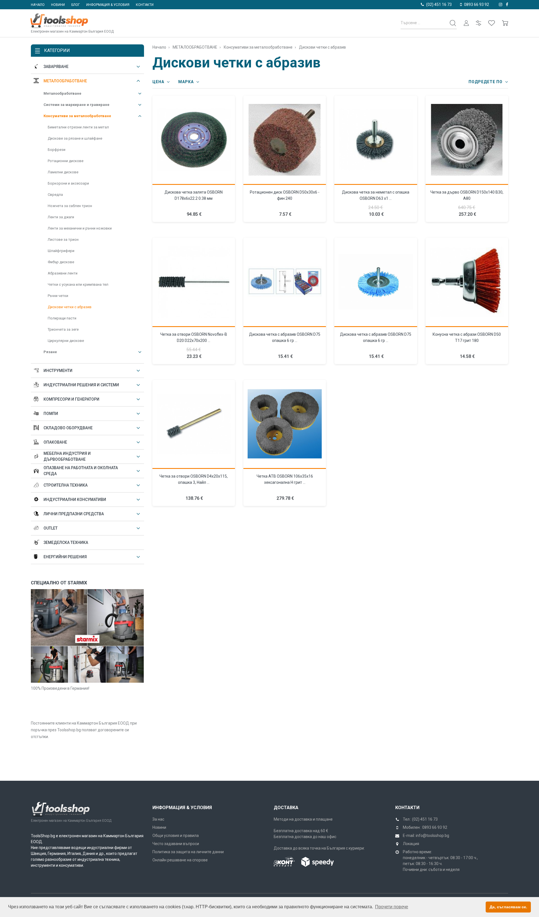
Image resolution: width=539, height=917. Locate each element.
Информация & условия (107, 5)
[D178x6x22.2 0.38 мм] (193, 140)
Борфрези (56, 149)
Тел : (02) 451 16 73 (420, 819)
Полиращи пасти (62, 318)
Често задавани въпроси (175, 843)
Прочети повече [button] (391, 906)
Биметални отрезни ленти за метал (78, 127)
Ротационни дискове (65, 161)
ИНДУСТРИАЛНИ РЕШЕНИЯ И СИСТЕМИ (81, 385)
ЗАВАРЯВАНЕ (56, 66)
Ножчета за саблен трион (70, 206)
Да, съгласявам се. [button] (508, 907)
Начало (38, 5)
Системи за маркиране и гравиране (76, 105)
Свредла (55, 194)
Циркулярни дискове (66, 341)
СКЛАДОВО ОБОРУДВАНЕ (68, 428)
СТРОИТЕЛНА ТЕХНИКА (66, 485)
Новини (58, 5)
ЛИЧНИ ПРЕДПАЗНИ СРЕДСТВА (74, 514)
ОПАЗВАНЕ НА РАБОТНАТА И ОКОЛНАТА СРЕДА (81, 471)
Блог (75, 5)
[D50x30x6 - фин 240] (284, 140)
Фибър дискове (61, 262)
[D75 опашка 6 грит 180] (375, 282)
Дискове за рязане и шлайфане (75, 138)
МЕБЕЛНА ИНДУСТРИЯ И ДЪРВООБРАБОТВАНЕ (67, 456)
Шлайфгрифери (61, 251)
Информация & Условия (182, 807)
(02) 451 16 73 (439, 4)
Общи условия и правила (175, 835)
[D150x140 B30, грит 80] (467, 140)
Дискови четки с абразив (70, 307)
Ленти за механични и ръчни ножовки (80, 228)
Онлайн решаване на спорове (180, 860)
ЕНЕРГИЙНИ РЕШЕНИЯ (65, 557)
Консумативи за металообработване (77, 116)
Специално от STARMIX (59, 582)
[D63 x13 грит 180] (375, 140)
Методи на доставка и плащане (303, 819)
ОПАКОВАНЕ (55, 442)
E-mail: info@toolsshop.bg (426, 835)
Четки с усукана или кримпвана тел (78, 284)
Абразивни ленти (62, 273)
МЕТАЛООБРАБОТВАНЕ (65, 81)
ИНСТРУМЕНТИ (58, 370)
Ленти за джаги (61, 217)
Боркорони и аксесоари (68, 183)
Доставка (286, 807)
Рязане (50, 352)
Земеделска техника (66, 542)
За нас (158, 819)
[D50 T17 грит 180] (467, 282)
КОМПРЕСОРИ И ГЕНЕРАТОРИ (71, 399)
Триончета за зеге (63, 329)
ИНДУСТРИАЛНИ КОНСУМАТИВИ (75, 499)
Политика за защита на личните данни (188, 852)
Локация (411, 843)
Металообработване (62, 93)
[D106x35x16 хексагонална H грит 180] (284, 424)
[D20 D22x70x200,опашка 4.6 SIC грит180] (193, 282)
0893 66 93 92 (476, 4)
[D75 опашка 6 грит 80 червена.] (284, 282)
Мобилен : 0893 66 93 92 (425, 827)
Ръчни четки (58, 296)
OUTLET (51, 528)
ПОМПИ (51, 413)
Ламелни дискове (63, 172)
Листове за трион (63, 239)
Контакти (145, 5)
